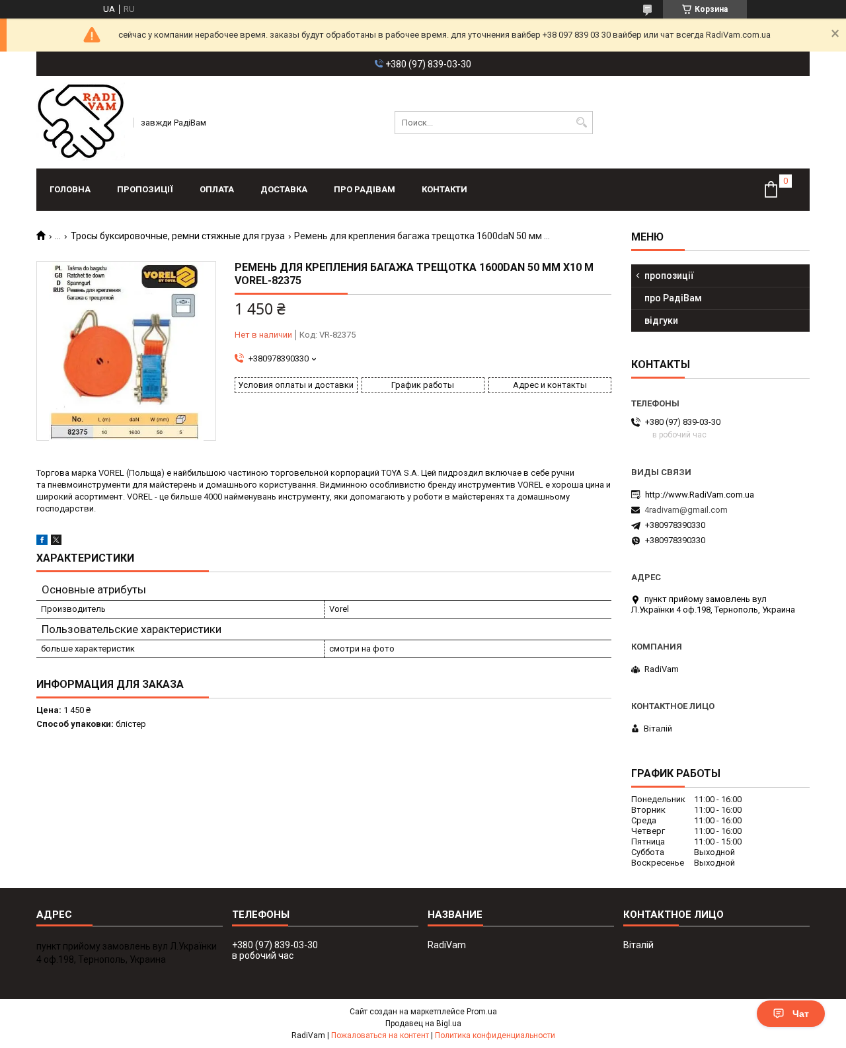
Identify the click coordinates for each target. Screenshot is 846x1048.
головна (70, 189)
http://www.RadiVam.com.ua (699, 495)
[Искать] (581, 122)
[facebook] (42, 542)
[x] (56, 542)
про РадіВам (364, 189)
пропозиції (145, 189)
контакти (444, 189)
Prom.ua (482, 1011)
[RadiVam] (80, 122)
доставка (283, 189)
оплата (217, 189)
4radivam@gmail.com (686, 510)
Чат (800, 1013)
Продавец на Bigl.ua (423, 1023)
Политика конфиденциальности (495, 1035)
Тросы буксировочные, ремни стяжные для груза (178, 236)
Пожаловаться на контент (380, 1035)
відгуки (661, 320)
